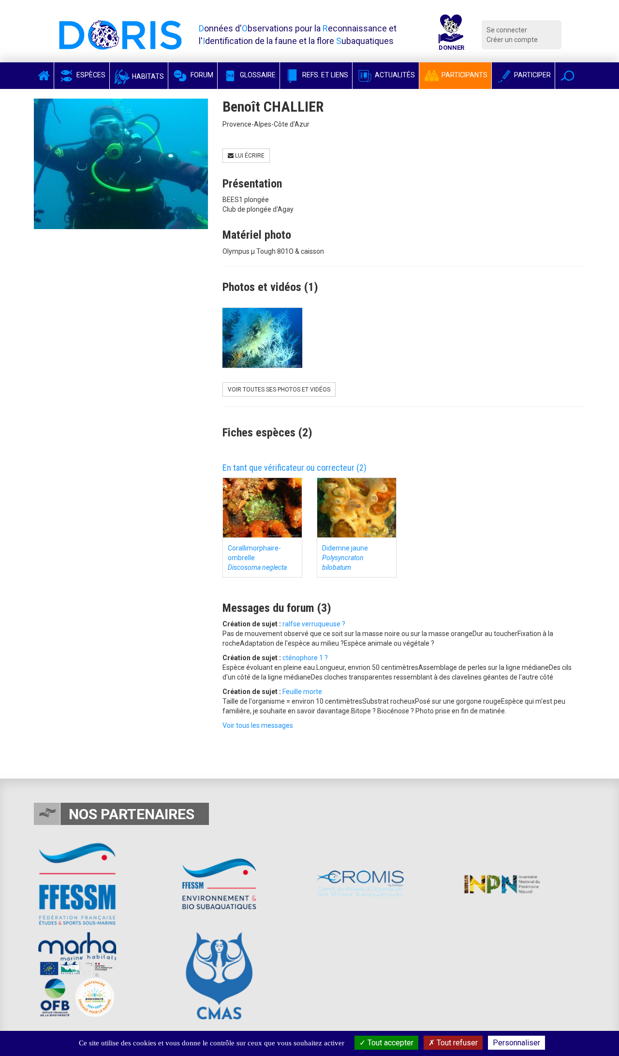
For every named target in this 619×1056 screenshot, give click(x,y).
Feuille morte (302, 691)
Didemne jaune (345, 557)
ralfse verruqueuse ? (313, 624)
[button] (567, 75)
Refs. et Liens (324, 75)
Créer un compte (512, 39)
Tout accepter (389, 1042)
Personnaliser (516, 1042)
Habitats (147, 76)
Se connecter (506, 30)
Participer (532, 75)
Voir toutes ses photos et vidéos (279, 389)
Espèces (90, 75)
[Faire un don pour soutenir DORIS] (451, 34)
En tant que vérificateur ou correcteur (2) (294, 468)
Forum (201, 75)
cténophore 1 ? (305, 658)
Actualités (394, 75)
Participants (463, 75)
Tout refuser (456, 1042)
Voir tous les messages (257, 725)
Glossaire (257, 75)
